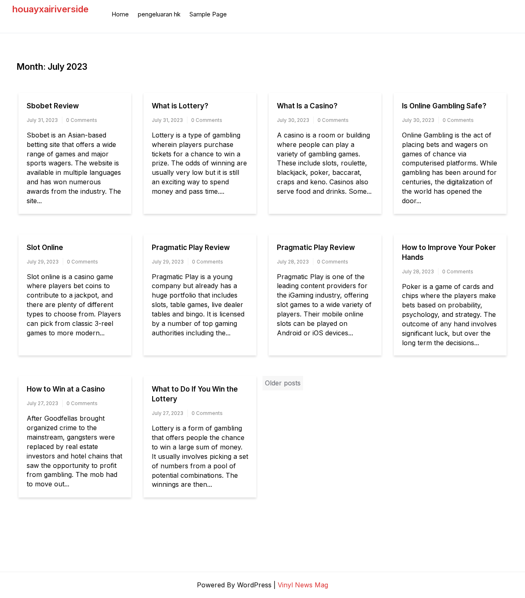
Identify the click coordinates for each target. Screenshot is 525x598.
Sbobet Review (53, 106)
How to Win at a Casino (66, 389)
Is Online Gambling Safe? (444, 106)
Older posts (283, 383)
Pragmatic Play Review (191, 247)
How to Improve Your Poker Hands (449, 252)
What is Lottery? (180, 106)
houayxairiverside (50, 9)
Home (120, 14)
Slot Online (45, 247)
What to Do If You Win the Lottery (195, 394)
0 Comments (81, 120)
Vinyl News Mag (303, 585)
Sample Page (208, 14)
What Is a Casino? (307, 106)
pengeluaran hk (159, 14)
